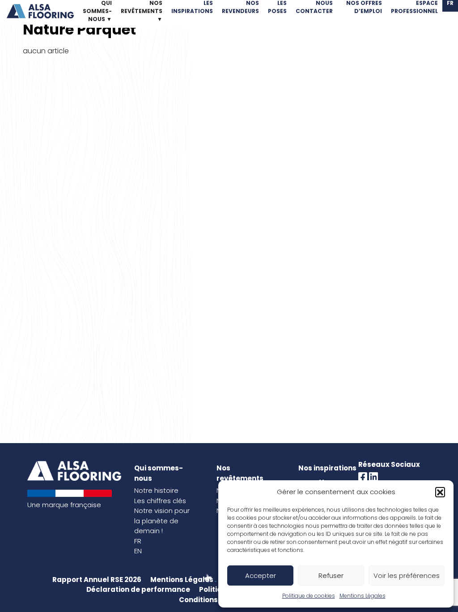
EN (138, 551)
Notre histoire (156, 490)
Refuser (331, 575)
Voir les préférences (406, 575)
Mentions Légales (362, 595)
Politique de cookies (308, 595)
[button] (440, 491)
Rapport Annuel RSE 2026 (96, 579)
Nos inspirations (327, 468)
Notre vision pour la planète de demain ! (162, 520)
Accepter (260, 575)
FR (137, 541)
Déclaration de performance (138, 589)
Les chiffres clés (160, 500)
